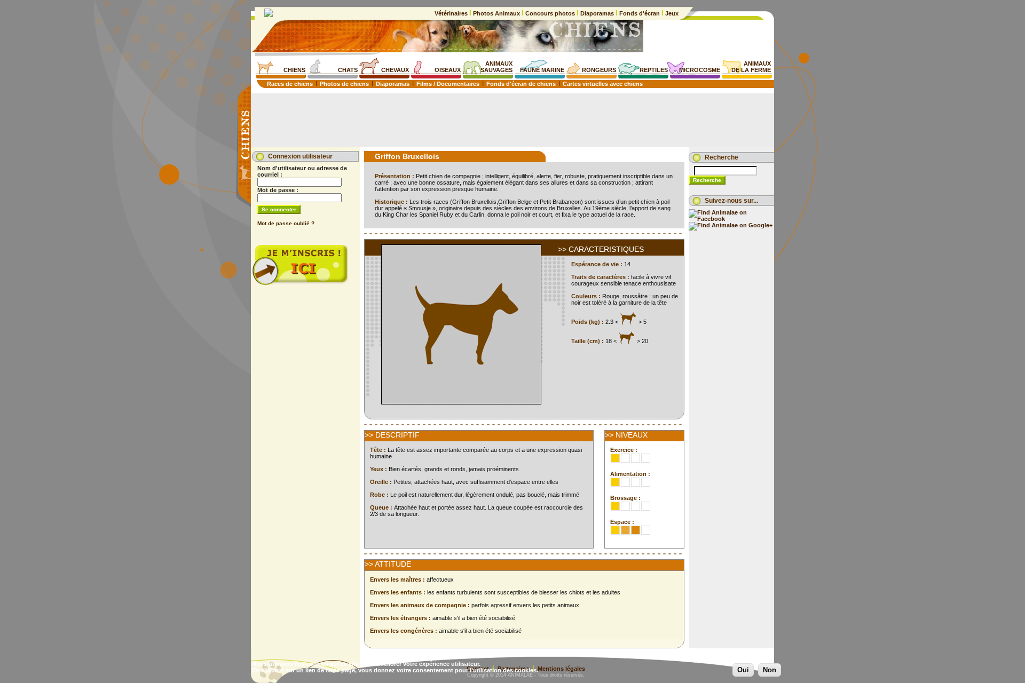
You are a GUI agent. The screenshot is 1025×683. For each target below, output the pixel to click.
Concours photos (550, 13)
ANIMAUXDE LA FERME (751, 66)
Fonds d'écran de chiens (521, 84)
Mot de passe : (277, 190)
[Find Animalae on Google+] (730, 225)
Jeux (671, 13)
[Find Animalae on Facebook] (731, 219)
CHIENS (294, 70)
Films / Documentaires (447, 84)
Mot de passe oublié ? (285, 223)
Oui (743, 670)
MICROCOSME (699, 70)
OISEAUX (448, 70)
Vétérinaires (452, 13)
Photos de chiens (344, 84)
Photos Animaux (496, 13)
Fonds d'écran (639, 13)
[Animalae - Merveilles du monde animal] (268, 15)
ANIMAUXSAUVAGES (496, 66)
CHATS (348, 70)
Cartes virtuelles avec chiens (603, 84)
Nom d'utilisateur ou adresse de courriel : (302, 171)
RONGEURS (599, 70)
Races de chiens (290, 84)
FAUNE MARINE (542, 70)
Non (769, 670)
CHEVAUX (395, 70)
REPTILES (654, 70)
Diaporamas (597, 13)
